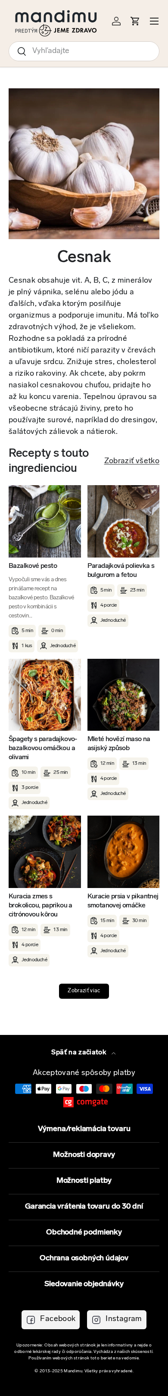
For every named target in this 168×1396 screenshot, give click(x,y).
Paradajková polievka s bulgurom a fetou (121, 571)
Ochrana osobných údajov (84, 1258)
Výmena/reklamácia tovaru (84, 1129)
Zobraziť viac (84, 991)
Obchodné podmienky (84, 1233)
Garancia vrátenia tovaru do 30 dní (84, 1207)
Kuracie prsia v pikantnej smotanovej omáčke (123, 901)
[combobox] (84, 51)
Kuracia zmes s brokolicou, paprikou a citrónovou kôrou (40, 905)
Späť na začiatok (79, 1052)
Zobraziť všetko (131, 461)
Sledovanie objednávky (83, 1284)
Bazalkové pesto (33, 566)
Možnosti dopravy (84, 1155)
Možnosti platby (84, 1181)
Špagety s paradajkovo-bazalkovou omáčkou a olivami (43, 748)
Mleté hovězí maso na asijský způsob (118, 744)
